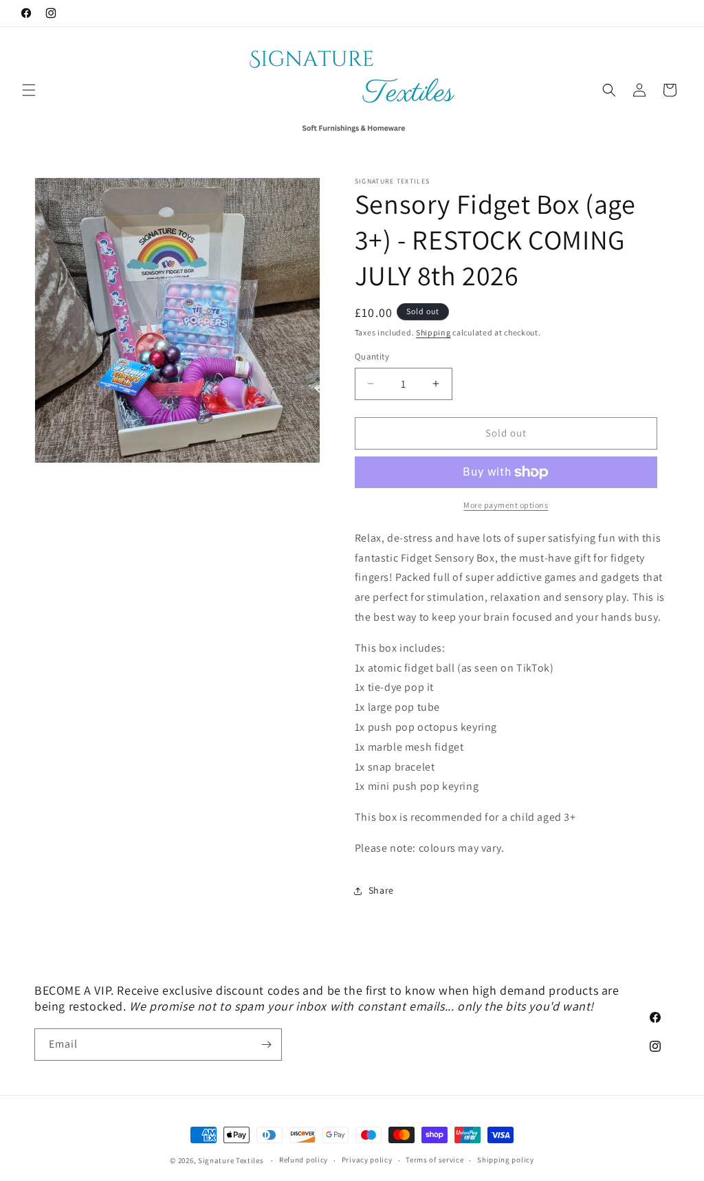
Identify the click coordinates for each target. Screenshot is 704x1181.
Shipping (433, 332)
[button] (29, 90)
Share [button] (381, 890)
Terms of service (434, 1160)
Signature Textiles (231, 1160)
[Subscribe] (266, 1044)
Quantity (372, 356)
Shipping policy (505, 1160)
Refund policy (303, 1160)
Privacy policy (367, 1160)
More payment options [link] (505, 505)
